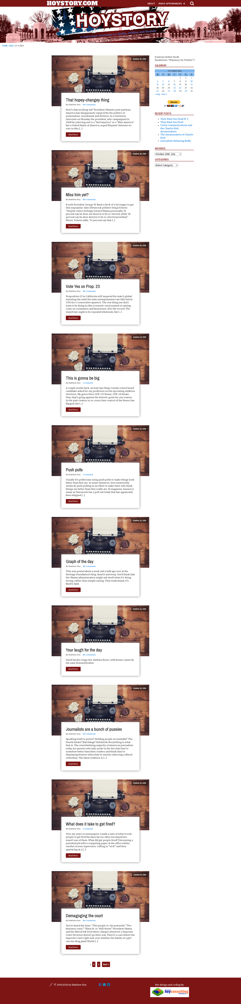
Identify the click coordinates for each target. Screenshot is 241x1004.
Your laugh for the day (84, 650)
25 (157, 91)
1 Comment (88, 383)
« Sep (157, 94)
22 (180, 88)
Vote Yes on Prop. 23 (83, 286)
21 (174, 88)
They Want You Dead (171, 122)
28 (174, 91)
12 (163, 84)
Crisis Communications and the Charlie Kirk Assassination (176, 128)
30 (186, 91)
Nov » (164, 94)
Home (5, 45)
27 (169, 91)
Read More (73, 134)
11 (158, 84)
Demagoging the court (84, 916)
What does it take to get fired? (90, 824)
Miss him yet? (77, 195)
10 (192, 81)
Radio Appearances (170, 3)
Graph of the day (79, 561)
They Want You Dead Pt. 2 (174, 119)
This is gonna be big (83, 378)
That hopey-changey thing (87, 100)
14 (174, 84)
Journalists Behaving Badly (175, 140)
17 (192, 84)
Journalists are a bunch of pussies (94, 729)
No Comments (89, 104)
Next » (106, 964)
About (151, 3)
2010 (11, 45)
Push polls (74, 470)
